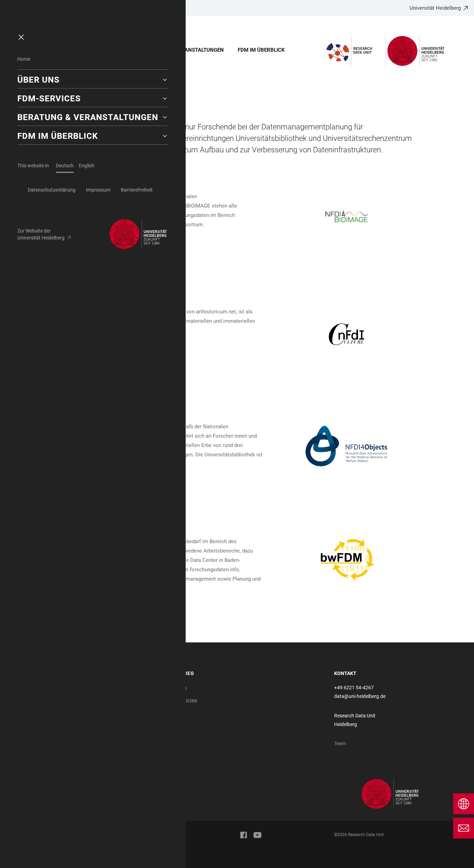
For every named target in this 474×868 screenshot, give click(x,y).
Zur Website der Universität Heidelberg (41, 234)
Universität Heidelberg (435, 8)
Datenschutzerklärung (52, 190)
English (86, 165)
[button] (92, 79)
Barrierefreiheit (137, 190)
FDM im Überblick (261, 50)
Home (23, 59)
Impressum (98, 190)
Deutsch (65, 165)
